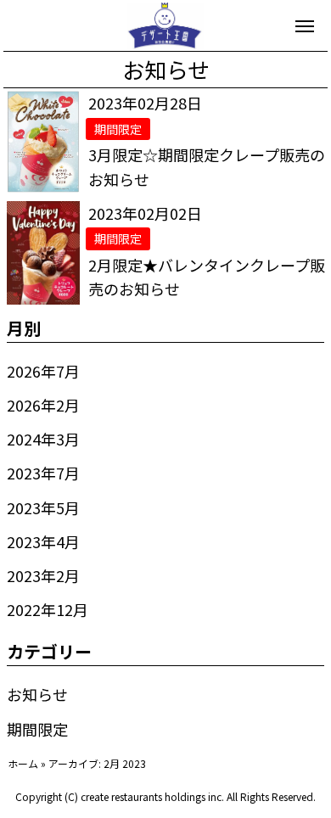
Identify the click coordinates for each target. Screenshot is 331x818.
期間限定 (37, 729)
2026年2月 (43, 405)
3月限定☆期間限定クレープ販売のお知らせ (206, 166)
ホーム (23, 763)
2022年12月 (47, 609)
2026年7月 (43, 371)
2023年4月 (43, 541)
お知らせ (37, 694)
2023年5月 (43, 507)
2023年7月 (43, 473)
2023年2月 (43, 575)
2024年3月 (43, 439)
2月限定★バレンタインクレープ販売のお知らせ (206, 277)
